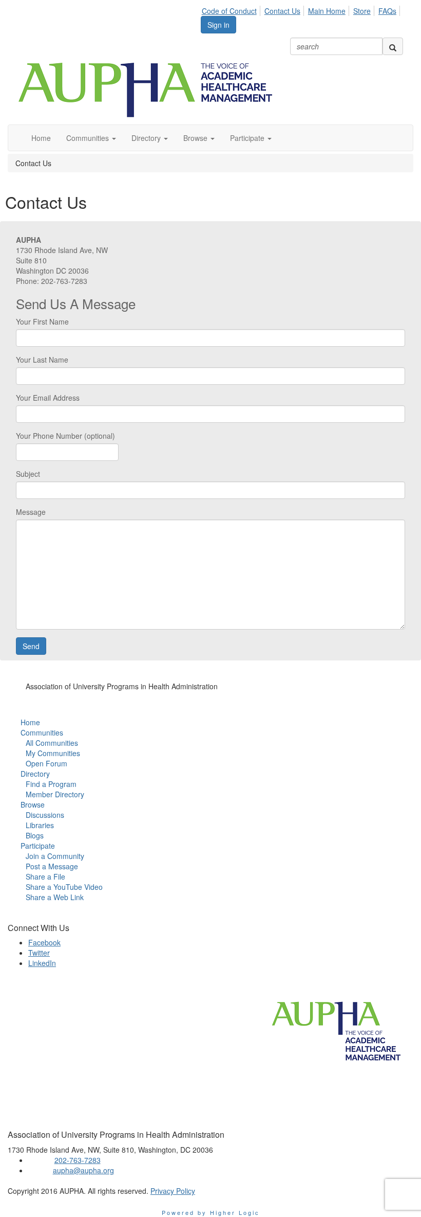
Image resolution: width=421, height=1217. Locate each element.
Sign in (218, 25)
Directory (35, 773)
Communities (42, 732)
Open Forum (46, 763)
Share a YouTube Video (64, 887)
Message (31, 512)
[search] (392, 46)
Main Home (327, 11)
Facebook (44, 942)
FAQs (387, 11)
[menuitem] (232, 9)
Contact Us (282, 11)
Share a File (45, 876)
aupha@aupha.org (83, 1170)
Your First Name (42, 321)
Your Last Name (42, 359)
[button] (91, 138)
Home (30, 722)
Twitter (39, 952)
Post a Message (52, 866)
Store (362, 11)
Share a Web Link (55, 897)
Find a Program (51, 784)
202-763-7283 (77, 1160)
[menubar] (302, 9)
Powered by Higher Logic (211, 1212)
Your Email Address (48, 397)
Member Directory (55, 794)
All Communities (52, 743)
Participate (38, 845)
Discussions (45, 815)
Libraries (40, 825)
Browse (33, 804)
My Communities (53, 753)
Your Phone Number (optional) (65, 436)
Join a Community (55, 856)
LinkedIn (42, 963)
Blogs (35, 835)
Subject (28, 474)
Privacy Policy (172, 1191)
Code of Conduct (229, 11)
